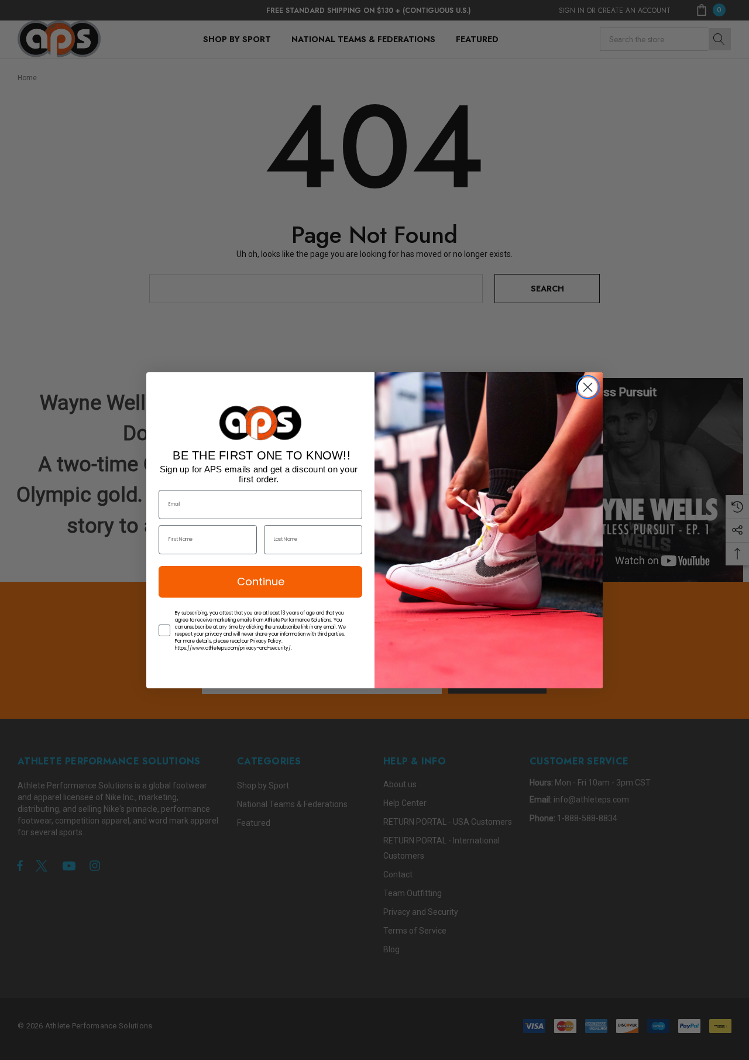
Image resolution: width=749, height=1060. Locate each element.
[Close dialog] (588, 387)
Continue (260, 581)
